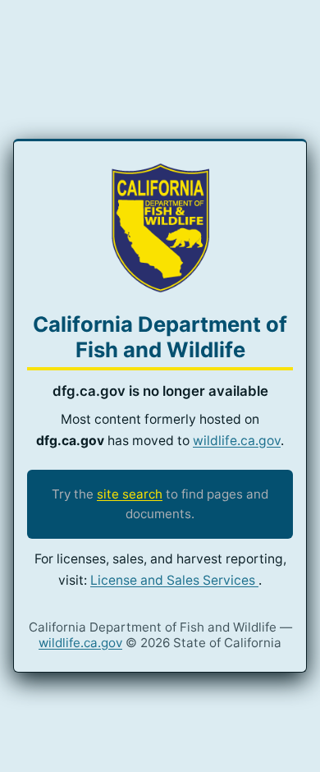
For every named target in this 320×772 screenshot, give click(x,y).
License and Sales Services (174, 580)
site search (129, 494)
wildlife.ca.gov (237, 440)
